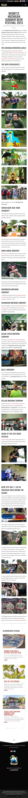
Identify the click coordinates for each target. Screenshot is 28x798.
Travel (23, 682)
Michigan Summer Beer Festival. (16, 52)
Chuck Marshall (8, 716)
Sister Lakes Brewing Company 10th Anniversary (12, 713)
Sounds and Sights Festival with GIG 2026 (12, 652)
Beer (23, 25)
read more (5, 660)
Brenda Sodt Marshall (10, 25)
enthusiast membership (7, 58)
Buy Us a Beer (10, 1)
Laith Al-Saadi (4, 439)
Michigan (14, 27)
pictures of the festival (20, 620)
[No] (26, 794)
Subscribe (16, 1)
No (12, 796)
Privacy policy (17, 796)
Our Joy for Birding (11, 681)
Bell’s (22, 374)
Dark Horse (4, 253)
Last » (23, 728)
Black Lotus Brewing (15, 339)
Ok (9, 796)
